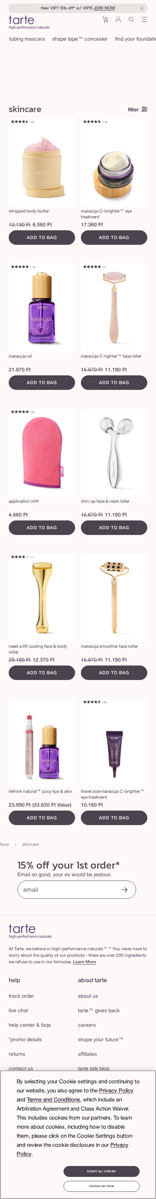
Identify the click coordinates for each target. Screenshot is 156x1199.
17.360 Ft (92, 225)
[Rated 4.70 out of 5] (92, 122)
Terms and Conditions (53, 1100)
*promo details (25, 1040)
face (4, 844)
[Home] (31, 931)
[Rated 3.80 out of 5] (20, 557)
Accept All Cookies (101, 1171)
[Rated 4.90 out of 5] (20, 412)
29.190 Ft (19, 660)
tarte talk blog (93, 1069)
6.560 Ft (42, 225)
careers (87, 1025)
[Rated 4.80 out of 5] (20, 267)
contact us (21, 1069)
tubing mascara (27, 39)
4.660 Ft (18, 515)
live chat (18, 1011)
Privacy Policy (116, 1090)
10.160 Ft (92, 805)
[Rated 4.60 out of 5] (92, 702)
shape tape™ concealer (80, 39)
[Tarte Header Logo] (29, 23)
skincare (30, 844)
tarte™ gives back (99, 1011)
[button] (105, 22)
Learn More (84, 962)
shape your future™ (101, 1040)
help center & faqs (30, 1025)
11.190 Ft (116, 370)
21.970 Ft (20, 370)
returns (17, 1054)
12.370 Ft (44, 660)
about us (88, 996)
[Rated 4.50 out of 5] (20, 122)
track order (21, 996)
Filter (133, 110)
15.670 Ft (92, 370)
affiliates (87, 1054)
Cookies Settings (101, 1186)
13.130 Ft (19, 225)
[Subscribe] (124, 890)
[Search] (131, 22)
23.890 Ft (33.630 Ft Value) (40, 805)
